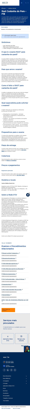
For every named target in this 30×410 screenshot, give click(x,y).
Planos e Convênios (11, 160)
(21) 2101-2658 (10, 362)
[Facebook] (4, 370)
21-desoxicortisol (6, 284)
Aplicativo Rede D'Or (8, 385)
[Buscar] (26, 3)
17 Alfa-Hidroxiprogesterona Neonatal (13, 268)
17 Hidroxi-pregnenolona (9, 274)
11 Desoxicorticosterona (8, 258)
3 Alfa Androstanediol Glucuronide (12, 289)
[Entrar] (21, 3)
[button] (29, 193)
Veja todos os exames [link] (6, 310)
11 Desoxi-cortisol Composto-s (10, 253)
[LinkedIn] (8, 370)
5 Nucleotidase (6, 294)
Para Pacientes (7, 376)
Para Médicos (6, 378)
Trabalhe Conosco (8, 398)
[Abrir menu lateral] (28, 3)
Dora (4, 388)
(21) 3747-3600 (21, 175)
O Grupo (5, 383)
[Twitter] (15, 370)
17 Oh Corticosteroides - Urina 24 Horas (13, 279)
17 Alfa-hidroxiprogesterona (10, 263)
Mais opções (25, 345)
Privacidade (6, 395)
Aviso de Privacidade (6, 408)
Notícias (5, 390)
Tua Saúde (6, 400)
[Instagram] (11, 370)
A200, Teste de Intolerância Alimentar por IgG (15, 300)
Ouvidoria (5, 393)
